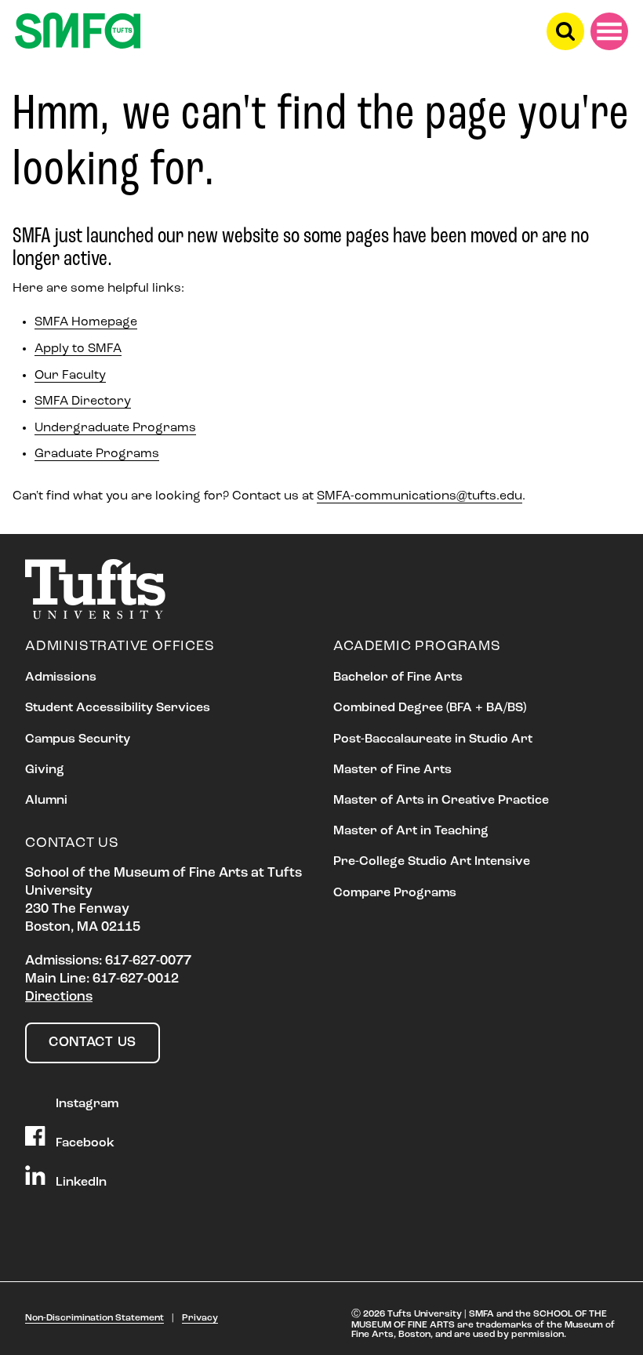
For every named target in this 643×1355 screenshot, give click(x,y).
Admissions (60, 677)
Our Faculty (70, 375)
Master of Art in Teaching (411, 831)
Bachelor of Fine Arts (398, 677)
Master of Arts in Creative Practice (441, 800)
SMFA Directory (83, 401)
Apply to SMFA (78, 349)
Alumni (46, 800)
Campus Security (77, 739)
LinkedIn (80, 1181)
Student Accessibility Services (117, 708)
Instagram (85, 1103)
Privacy (200, 1318)
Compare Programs (394, 893)
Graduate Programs (97, 454)
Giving (44, 770)
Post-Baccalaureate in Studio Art (432, 739)
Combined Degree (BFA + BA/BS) (429, 708)
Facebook (83, 1142)
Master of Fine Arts (392, 770)
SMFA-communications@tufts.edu (419, 496)
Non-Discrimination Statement (94, 1318)
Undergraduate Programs (115, 428)
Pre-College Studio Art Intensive (431, 862)
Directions (59, 997)
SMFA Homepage (86, 322)
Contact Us (92, 1042)
